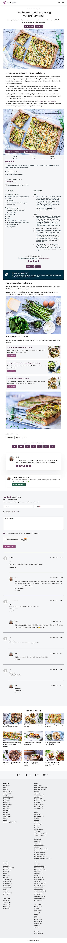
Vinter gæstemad (39, 898)
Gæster (6, 875)
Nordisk (37, 925)
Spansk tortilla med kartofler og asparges (19, 347)
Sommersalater (39, 893)
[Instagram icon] (23, 466)
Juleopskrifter (7, 883)
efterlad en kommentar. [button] (43, 258)
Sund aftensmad (39, 804)
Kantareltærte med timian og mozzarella (12, 763)
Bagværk (38, 8)
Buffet (5, 864)
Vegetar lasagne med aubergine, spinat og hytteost (52, 764)
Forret (36, 818)
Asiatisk (37, 908)
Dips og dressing (39, 816)
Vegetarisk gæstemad (40, 852)
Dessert (37, 814)
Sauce (36, 827)
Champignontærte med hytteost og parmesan (11, 726)
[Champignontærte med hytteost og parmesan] (12, 718)
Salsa (36, 825)
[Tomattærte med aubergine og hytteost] (33, 736)
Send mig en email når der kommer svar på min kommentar (22, 533)
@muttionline (57, 275)
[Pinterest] (27, 446)
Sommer (37, 881)
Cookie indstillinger (39, 933)
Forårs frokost (38, 877)
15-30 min (7, 902)
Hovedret (37, 820)
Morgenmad (38, 798)
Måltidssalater (7, 804)
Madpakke (37, 797)
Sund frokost (38, 808)
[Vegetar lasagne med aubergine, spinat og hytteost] (54, 755)
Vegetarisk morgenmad (40, 856)
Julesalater (7, 885)
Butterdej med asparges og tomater (54, 726)
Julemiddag (7, 881)
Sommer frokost (39, 889)
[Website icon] (20, 466)
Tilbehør (37, 831)
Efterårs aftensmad (40, 866)
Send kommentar (9, 546)
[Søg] (59, 2)
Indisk (36, 916)
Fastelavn (6, 866)
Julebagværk (7, 879)
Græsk (37, 914)
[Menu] (63, 2)
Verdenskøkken (38, 904)
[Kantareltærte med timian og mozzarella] (12, 755)
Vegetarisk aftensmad (41, 848)
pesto (41, 101)
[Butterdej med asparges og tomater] (54, 718)
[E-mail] (46, 446)
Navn (6, 506)
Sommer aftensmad (40, 883)
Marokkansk (38, 919)
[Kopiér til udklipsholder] (52, 446)
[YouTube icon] (30, 466)
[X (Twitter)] (21, 446)
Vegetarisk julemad (39, 854)
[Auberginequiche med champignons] (54, 736)
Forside (28, 8)
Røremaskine (9, 182)
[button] (6, 161)
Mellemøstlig (38, 921)
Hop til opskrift (29, 26)
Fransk (37, 912)
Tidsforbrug (6, 898)
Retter (36, 812)
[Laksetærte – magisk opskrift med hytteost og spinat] (33, 755)
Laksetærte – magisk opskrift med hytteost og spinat (32, 764)
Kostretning (37, 839)
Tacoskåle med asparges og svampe (18, 378)
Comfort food (7, 791)
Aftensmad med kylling (40, 787)
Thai (36, 927)
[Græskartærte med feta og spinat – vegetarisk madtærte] (12, 736)
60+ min (6, 908)
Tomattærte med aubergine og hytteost (33, 743)
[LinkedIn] (33, 446)
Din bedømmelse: (8, 511)
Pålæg (36, 822)
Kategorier (6, 783)
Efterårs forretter (39, 867)
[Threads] (39, 446)
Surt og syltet (38, 829)
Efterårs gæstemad (40, 869)
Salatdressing (38, 823)
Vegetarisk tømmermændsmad (42, 858)
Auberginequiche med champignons (52, 743)
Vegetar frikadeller (39, 845)
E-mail (38, 506)
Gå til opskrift (11, 355)
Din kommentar (9, 518)
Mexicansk (38, 923)
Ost (25, 437)
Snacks (37, 802)
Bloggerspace (35, 940)
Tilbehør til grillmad (40, 835)
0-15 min (6, 900)
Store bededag (7, 893)
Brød (5, 789)
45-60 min (6, 906)
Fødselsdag (7, 869)
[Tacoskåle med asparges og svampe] (33, 718)
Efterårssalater (39, 873)
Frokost (37, 793)
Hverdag (6, 877)
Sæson (36, 862)
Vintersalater (38, 900)
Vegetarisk (38, 847)
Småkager (6, 814)
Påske (5, 891)
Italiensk (37, 917)
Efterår (37, 864)
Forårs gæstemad (39, 879)
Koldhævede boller (8, 797)
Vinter (37, 894)
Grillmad (6, 871)
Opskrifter (33, 8)
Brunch (37, 791)
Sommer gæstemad (40, 891)
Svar (61, 557)
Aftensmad (38, 785)
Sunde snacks (38, 806)
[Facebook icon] (17, 466)
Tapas (5, 894)
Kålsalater (6, 798)
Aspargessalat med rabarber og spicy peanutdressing (23, 363)
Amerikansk (38, 906)
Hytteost (18, 437)
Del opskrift (40, 26)
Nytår (5, 889)
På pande (6, 810)
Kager (5, 795)
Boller (5, 787)
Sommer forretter (39, 887)
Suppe (5, 818)
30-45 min (6, 904)
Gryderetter (7, 793)
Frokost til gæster (8, 867)
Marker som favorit (19, 484)
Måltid (36, 783)
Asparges (10, 437)
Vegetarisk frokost (39, 850)
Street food (7, 816)
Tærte (5, 820)
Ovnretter (6, 808)
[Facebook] (14, 446)
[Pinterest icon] (27, 466)
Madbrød (6, 800)
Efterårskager (38, 871)
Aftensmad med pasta (40, 789)
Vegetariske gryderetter (10, 822)
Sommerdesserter (39, 885)
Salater (6, 812)
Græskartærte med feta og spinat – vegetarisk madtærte (12, 744)
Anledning (6, 862)
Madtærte (6, 802)
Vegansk (37, 843)
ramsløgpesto (51, 101)
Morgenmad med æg (40, 800)
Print (39, 266)
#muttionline (17, 276)
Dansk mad (38, 910)
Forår (36, 875)
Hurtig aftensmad (39, 795)
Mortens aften (7, 887)
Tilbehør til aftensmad (40, 833)
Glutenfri (37, 841)
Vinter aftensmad (39, 896)
